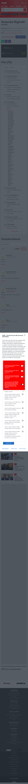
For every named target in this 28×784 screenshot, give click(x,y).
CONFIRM (8, 443)
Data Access (14, 448)
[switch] (22, 366)
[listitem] (14, 362)
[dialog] (14, 392)
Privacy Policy (22, 448)
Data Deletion (5, 448)
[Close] (25, 335)
